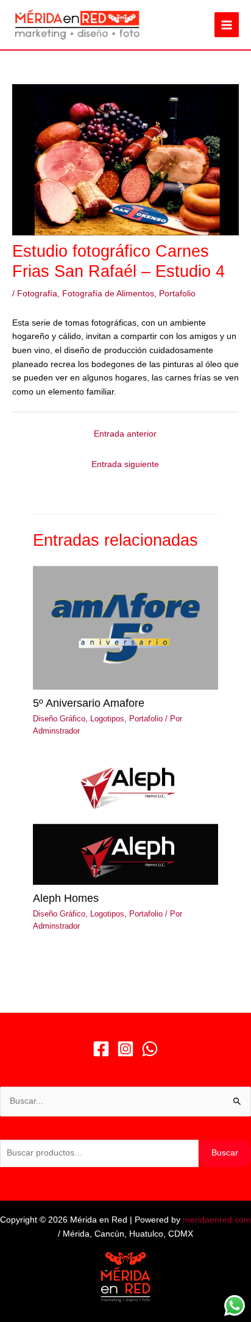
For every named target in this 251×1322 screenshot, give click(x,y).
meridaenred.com (217, 1219)
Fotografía (37, 293)
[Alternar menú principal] (226, 24)
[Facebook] (101, 1048)
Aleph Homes (66, 897)
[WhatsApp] (149, 1048)
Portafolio (177, 293)
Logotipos (107, 718)
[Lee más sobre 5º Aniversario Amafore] (125, 627)
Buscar (224, 1152)
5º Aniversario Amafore (88, 702)
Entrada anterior (125, 433)
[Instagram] (125, 1048)
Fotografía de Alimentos (108, 293)
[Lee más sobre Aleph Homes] (125, 822)
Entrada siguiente (125, 464)
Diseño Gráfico (59, 718)
